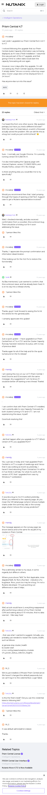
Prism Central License (11, 754)
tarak (7, 277)
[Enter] (4, 10)
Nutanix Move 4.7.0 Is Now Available (17, 768)
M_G (7, 668)
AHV (5, 87)
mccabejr (9, 37)
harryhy (8, 435)
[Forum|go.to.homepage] (15, 4)
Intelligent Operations (13, 18)
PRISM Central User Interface (14, 761)
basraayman (10, 120)
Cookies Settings (23, 791)
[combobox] (23, 10)
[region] (23, 783)
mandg (8, 369)
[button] (2, 5)
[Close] (44, 775)
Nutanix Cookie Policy (17, 786)
